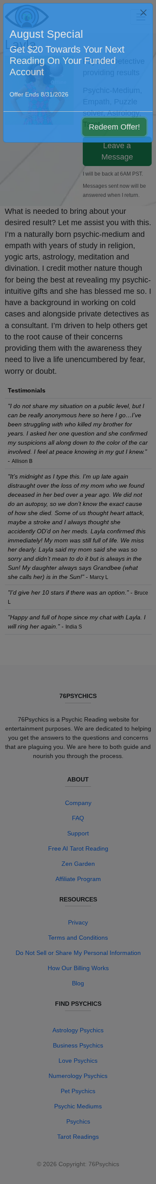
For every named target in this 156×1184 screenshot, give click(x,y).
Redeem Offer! (114, 127)
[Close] (143, 13)
